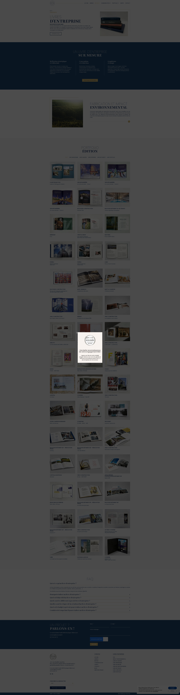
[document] (90, 347)
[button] (76, 332)
